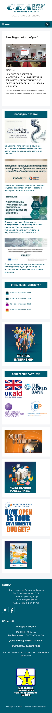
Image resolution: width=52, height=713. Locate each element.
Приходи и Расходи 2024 (20, 298)
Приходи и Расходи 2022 (20, 309)
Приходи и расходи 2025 (20, 292)
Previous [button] (8, 400)
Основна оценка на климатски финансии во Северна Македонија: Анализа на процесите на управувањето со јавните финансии (25, 268)
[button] (6, 24)
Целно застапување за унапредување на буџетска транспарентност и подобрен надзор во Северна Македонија (25, 188)
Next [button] (44, 400)
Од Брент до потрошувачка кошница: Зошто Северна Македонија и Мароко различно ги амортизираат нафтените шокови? (23, 150)
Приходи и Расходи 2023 (20, 304)
